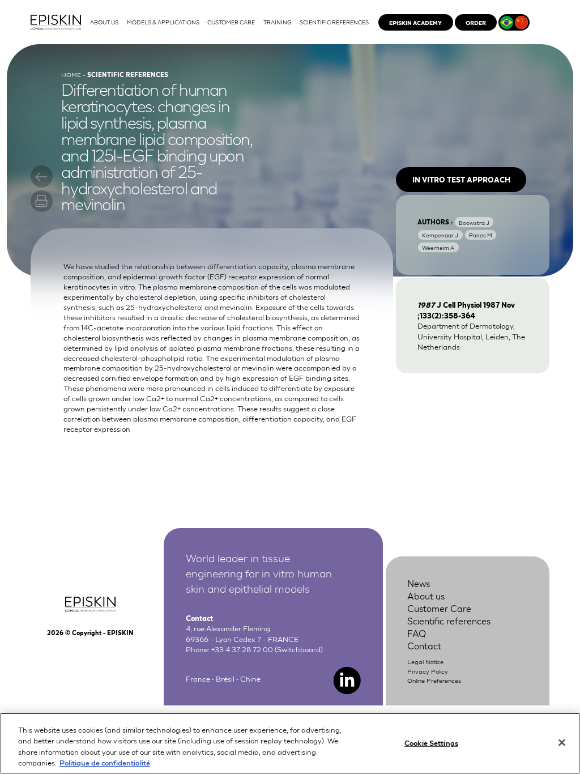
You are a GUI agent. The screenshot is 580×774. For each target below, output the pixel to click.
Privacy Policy (427, 671)
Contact (424, 645)
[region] (290, 743)
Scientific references (449, 620)
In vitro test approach (461, 179)
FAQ (416, 633)
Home (71, 74)
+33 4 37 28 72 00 (242, 649)
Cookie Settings (431, 742)
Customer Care (439, 608)
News (418, 583)
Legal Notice (425, 661)
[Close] (561, 742)
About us (426, 595)
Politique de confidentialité (104, 762)
